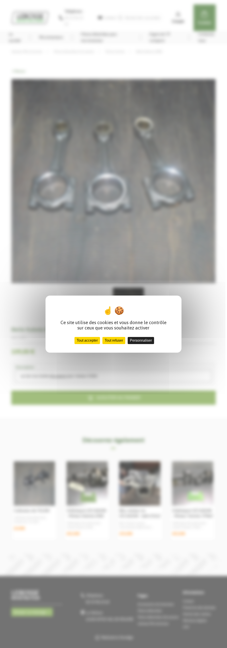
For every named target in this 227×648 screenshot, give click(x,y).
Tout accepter (87, 340)
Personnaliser (141, 340)
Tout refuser (114, 340)
